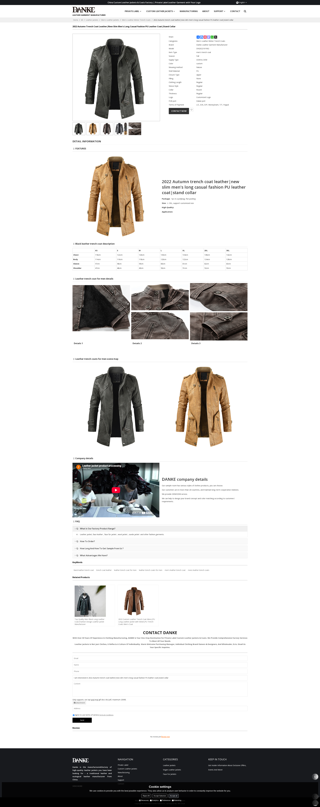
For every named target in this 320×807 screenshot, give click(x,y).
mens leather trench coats (198, 570)
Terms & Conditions (106, 715)
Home (75, 20)
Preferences (166, 800)
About (205, 11)
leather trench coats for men (150, 570)
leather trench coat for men (125, 570)
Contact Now (178, 111)
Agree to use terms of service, (94, 715)
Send (82, 720)
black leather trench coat (84, 570)
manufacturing (189, 11)
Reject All (146, 796)
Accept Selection (160, 796)
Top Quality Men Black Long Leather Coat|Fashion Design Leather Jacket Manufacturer (89, 621)
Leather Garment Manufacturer (89, 15)
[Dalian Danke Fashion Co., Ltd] (89, 9)
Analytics (155, 800)
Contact (235, 11)
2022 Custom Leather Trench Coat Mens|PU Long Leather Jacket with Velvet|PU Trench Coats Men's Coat (136, 621)
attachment (80, 703)
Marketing (177, 800)
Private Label (132, 11)
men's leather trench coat (175, 570)
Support (218, 11)
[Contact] (315, 777)
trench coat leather (104, 570)
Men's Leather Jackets (110, 20)
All (82, 20)
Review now (165, 737)
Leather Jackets (92, 20)
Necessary (145, 800)
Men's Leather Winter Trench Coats (136, 20)
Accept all (173, 796)
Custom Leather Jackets (159, 11)
